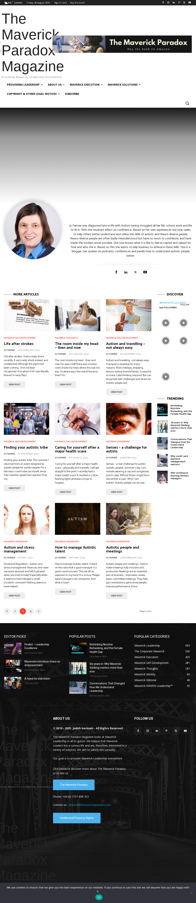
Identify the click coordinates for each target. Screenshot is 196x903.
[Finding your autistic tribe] (26, 419)
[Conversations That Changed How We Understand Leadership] (162, 443)
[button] (187, 103)
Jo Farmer (9, 350)
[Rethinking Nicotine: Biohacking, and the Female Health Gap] (162, 410)
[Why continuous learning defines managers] (162, 477)
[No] (191, 893)
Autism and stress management (19, 549)
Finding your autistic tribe (26, 447)
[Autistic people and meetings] (128, 519)
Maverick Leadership (118, 442)
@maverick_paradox (172, 302)
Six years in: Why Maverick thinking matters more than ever (181, 427)
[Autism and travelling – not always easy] (128, 315)
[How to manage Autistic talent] (77, 519)
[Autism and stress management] (26, 519)
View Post (14, 384)
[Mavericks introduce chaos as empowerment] (12, 666)
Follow (184, 304)
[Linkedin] (174, 3)
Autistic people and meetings (122, 549)
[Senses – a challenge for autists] (128, 419)
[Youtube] (189, 3)
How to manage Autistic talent (75, 549)
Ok (99, 897)
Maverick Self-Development (20, 338)
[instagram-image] (165, 322)
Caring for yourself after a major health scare (77, 449)
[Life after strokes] (26, 315)
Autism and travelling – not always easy (125, 346)
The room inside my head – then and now (76, 346)
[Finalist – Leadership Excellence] (12, 649)
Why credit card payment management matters (179, 460)
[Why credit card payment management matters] (162, 460)
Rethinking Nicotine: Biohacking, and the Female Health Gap (181, 410)
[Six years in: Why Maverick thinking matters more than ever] (162, 426)
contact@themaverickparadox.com (89, 805)
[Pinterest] (179, 3)
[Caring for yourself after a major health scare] (77, 419)
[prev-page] (7, 611)
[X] (184, 3)
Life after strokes (18, 344)
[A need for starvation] (12, 683)
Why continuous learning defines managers (180, 475)
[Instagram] (168, 3)
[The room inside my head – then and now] (77, 315)
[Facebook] (163, 3)
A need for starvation (37, 678)
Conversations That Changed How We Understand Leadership (181, 443)
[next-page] (38, 611)
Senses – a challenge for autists (126, 449)
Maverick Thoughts (66, 338)
